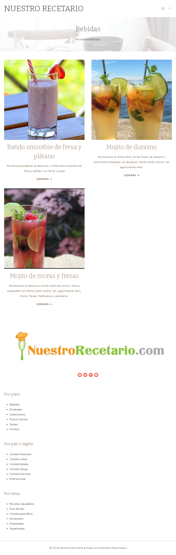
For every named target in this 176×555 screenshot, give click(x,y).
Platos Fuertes (19, 419)
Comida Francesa (20, 474)
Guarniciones (17, 414)
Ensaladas (16, 409)
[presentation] (44, 100)
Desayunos (16, 519)
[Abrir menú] (163, 8)
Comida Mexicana (20, 454)
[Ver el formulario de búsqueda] (170, 9)
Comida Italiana (19, 464)
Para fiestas (17, 509)
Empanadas (17, 524)
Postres (14, 429)
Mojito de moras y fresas (44, 275)
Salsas (14, 424)
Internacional (17, 479)
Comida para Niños (21, 514)
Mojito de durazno (131, 147)
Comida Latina (18, 459)
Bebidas (15, 404)
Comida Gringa (19, 469)
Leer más (44, 179)
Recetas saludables (22, 504)
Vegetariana (17, 528)
